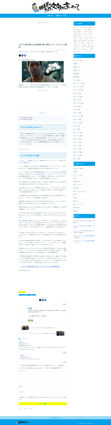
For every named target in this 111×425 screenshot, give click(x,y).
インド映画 (77, 80)
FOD (76, 197)
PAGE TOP (56, 417)
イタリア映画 (78, 99)
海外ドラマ (77, 67)
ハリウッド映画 (23, 292)
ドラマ (34, 294)
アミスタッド (27, 222)
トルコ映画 (77, 129)
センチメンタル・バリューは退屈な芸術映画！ (84, 235)
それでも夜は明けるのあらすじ (26, 117)
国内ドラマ (77, 70)
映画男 (30, 308)
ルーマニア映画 (78, 155)
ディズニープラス (79, 184)
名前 (20, 386)
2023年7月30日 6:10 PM (23, 343)
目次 (41, 112)
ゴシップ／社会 (78, 175)
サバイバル (29, 294)
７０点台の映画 (22, 294)
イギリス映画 (78, 93)
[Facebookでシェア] (22, 55)
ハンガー (22, 160)
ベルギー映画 (78, 148)
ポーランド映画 (78, 152)
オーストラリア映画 (79, 83)
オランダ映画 (78, 106)
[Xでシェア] (20, 55)
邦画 (76, 63)
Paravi (76, 211)
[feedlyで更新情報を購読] (29, 320)
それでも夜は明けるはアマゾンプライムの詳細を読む (41, 266)
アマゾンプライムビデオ (80, 191)
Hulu (76, 201)
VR (75, 178)
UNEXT (77, 188)
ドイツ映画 (77, 126)
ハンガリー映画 (78, 135)
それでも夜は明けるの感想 (25, 119)
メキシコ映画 (78, 139)
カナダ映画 (77, 109)
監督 (76, 171)
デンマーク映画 (78, 122)
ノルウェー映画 (78, 132)
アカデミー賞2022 (79, 168)
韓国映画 (77, 73)
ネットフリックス (79, 204)
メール (21, 391)
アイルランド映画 (79, 86)
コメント (22, 370)
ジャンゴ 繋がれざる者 (37, 174)
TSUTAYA (77, 207)
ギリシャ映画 (78, 112)
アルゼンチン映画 (79, 89)
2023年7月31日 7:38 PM (24, 357)
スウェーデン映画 (79, 116)
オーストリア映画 (79, 103)
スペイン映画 (78, 119)
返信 (65, 352)
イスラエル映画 (78, 96)
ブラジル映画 (78, 145)
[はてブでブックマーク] (25, 55)
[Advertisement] (43, 33)
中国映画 (77, 76)
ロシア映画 (77, 158)
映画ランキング (78, 181)
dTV (76, 194)
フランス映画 (78, 142)
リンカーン (50, 174)
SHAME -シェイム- (33, 160)
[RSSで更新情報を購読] (32, 320)
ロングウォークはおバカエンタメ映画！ (83, 220)
